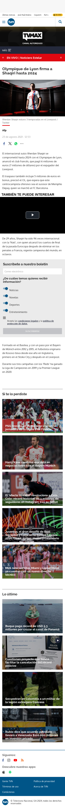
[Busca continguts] (60, 22)
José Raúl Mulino (24, 15)
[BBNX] (5, 802)
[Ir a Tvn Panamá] (31, 22)
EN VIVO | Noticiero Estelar (24, 57)
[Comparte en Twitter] (10, 144)
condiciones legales (28, 321)
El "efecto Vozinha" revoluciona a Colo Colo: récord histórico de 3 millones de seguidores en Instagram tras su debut (31, 499)
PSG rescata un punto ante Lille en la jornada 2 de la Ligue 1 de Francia (30, 427)
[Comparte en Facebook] (4, 144)
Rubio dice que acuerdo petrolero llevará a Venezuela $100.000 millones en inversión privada (31, 735)
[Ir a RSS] (23, 760)
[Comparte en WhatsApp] (16, 144)
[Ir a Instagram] (9, 760)
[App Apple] (4, 772)
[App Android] (10, 772)
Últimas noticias (8, 15)
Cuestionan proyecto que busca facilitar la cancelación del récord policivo (28, 662)
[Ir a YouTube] (16, 760)
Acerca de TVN (41, 786)
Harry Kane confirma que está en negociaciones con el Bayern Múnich (30, 464)
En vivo (58, 15)
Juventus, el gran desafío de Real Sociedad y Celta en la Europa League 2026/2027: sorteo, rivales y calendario (32, 535)
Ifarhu (46, 15)
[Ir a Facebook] (3, 760)
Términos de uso (10, 786)
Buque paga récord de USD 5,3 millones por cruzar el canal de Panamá (32, 627)
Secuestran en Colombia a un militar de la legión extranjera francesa (32, 700)
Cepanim (37, 15)
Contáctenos (8, 792)
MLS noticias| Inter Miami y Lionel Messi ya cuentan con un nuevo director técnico (32, 571)
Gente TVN (7, 781)
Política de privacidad (44, 781)
